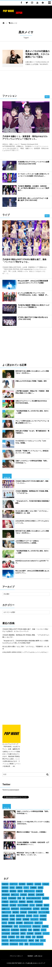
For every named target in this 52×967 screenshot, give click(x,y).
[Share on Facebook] (21, 2)
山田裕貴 (5, 916)
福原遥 (40, 887)
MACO (20, 891)
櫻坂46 (46, 905)
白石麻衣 (11, 937)
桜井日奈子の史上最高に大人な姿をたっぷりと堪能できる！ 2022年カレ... (32, 372)
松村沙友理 (15, 933)
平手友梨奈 (38, 901)
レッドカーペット (25, 926)
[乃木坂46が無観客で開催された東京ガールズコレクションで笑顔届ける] (9, 309)
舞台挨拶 (40, 937)
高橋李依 (5, 884)
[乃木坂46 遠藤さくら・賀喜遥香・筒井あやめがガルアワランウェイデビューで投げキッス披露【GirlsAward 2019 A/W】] (25, 117)
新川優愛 (19, 923)
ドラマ (43, 930)
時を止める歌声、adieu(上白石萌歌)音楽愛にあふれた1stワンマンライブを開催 (33, 282)
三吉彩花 (45, 926)
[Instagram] (32, 2)
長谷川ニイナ (28, 923)
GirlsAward (13, 944)
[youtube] (37, 2)
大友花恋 (23, 894)
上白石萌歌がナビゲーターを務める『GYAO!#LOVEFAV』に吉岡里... (27, 542)
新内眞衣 (5, 891)
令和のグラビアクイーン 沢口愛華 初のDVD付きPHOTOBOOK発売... (31, 402)
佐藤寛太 (30, 884)
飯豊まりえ (5, 930)
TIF (18, 937)
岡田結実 (5, 905)
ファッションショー (36, 944)
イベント (46, 933)
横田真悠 (31, 894)
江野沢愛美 (39, 894)
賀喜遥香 (43, 919)
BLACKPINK (20, 916)
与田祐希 (23, 912)
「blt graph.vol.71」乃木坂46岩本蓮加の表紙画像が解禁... (32, 502)
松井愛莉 (22, 884)
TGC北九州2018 (26, 908)
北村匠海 (19, 887)
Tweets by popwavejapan (10, 790)
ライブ (43, 940)
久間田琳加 (14, 930)
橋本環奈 (30, 901)
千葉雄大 (5, 901)
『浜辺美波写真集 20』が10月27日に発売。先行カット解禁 (31, 412)
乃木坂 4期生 (33, 912)
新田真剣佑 (5, 894)
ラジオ (32, 905)
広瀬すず (39, 891)
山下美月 (36, 908)
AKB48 (19, 919)
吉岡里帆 (26, 919)
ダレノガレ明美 (44, 912)
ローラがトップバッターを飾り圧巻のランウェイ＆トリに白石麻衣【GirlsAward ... (33, 175)
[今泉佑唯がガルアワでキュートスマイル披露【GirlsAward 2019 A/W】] (9, 165)
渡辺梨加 (13, 891)
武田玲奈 (5, 887)
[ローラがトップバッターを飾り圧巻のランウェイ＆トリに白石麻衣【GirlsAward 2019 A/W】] (9, 177)
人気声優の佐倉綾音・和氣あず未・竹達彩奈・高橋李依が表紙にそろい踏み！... (32, 392)
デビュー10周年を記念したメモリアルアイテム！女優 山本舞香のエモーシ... (32, 422)
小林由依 (45, 884)
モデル (4, 923)
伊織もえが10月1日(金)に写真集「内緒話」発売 (31, 381)
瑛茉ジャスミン (29, 891)
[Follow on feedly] (43, 2)
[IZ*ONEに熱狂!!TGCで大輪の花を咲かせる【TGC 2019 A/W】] (9, 321)
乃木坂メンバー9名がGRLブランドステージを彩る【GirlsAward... (33, 823)
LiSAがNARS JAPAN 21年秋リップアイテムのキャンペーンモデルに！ (25, 652)
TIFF (15, 926)
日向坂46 (38, 933)
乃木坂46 (5, 944)
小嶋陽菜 (33, 887)
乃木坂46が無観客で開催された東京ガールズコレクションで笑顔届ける (33, 306)
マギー (26, 887)
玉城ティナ (38, 923)
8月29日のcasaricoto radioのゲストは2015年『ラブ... (32, 562)
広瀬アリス (13, 901)
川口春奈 (13, 905)
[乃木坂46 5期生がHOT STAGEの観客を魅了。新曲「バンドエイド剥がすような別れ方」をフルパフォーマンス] (25, 238)
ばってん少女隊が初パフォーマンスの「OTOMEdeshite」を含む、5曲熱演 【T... (33, 294)
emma (12, 887)
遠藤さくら (5, 908)
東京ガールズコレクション (18, 940)
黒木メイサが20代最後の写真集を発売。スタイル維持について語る (37, 54)
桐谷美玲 (16, 912)
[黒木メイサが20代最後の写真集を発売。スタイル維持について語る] (12, 57)
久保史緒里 (12, 898)
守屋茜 (12, 919)
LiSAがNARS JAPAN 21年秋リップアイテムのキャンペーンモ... (32, 522)
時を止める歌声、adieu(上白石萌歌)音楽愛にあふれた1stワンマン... (32, 572)
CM (34, 937)
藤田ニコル (14, 894)
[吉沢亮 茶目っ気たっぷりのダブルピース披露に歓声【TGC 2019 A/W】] (9, 202)
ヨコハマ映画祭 (23, 905)
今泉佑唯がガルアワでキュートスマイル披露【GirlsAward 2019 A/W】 (33, 163)
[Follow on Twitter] (27, 2)
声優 (19, 898)
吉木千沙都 (44, 908)
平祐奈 (4, 937)
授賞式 (23, 933)
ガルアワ (5, 940)
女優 (37, 940)
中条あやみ (36, 926)
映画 (22, 937)
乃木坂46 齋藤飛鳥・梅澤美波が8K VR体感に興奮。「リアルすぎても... (32, 492)
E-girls (4, 898)
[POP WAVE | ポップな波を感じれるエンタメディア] (12, 14)
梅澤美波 (11, 923)
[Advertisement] (26, 81)
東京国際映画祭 (7, 926)
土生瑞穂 (30, 933)
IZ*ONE (29, 916)
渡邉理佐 (23, 930)
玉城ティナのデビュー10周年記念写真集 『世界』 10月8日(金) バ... (31, 462)
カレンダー (34, 919)
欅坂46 (31, 940)
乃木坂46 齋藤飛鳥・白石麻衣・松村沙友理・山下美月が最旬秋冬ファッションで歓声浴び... (33, 188)
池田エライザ (6, 912)
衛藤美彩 (22, 901)
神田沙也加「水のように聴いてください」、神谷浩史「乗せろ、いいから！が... (33, 854)
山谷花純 (38, 884)
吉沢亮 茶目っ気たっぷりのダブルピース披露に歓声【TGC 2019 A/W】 (33, 199)
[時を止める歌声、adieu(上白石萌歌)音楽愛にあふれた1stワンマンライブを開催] (9, 284)
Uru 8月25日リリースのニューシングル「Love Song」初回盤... (30, 442)
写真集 (28, 937)
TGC (21, 944)
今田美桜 (43, 916)
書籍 (26, 944)
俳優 (30, 930)
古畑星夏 (39, 905)
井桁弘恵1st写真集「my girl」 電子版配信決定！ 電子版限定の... (32, 432)
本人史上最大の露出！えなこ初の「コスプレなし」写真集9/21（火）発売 (32, 512)
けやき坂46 (5, 933)
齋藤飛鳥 (36, 930)
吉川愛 (12, 916)
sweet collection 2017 (33, 898)
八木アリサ (13, 884)
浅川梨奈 (45, 898)
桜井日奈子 (14, 908)
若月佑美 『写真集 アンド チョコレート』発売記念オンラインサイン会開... (31, 452)
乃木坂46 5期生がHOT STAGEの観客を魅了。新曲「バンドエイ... (31, 482)
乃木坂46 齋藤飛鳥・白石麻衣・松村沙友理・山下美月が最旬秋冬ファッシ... (33, 843)
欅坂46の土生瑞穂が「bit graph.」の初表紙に (32, 832)
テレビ (36, 916)
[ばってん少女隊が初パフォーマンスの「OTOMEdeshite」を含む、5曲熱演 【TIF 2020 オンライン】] (9, 297)
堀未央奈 (5, 919)
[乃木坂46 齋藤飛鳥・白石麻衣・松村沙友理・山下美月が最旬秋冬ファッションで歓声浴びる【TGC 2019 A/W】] (9, 190)
